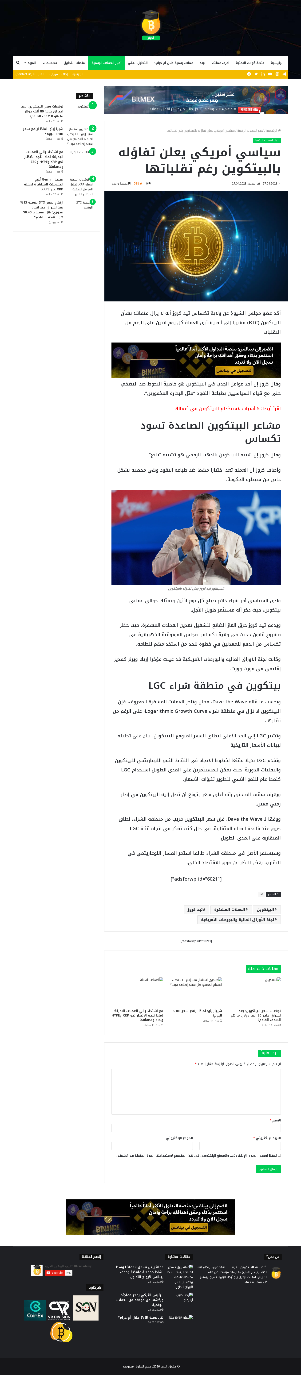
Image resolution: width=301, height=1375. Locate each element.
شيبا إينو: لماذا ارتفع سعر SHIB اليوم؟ (197, 1013)
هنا (261, 894)
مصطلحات (50, 63)
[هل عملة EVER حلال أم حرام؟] (180, 1324)
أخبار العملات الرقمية (106, 63)
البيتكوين (265, 909)
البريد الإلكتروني (267, 1138)
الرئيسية (277, 63)
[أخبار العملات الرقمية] (150, 25)
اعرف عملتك (220, 63)
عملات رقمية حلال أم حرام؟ (173, 63)
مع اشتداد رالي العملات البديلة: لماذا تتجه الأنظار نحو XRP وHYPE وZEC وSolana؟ (137, 1015)
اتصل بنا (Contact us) (30, 74)
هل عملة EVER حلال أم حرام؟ (140, 1317)
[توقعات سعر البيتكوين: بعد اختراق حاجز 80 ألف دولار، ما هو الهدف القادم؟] (255, 991)
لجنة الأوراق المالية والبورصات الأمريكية (237, 919)
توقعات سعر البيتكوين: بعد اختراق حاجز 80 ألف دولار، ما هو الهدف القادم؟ (256, 1015)
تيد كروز (195, 909)
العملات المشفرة (229, 909)
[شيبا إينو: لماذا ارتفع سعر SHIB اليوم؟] (196, 991)
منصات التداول (74, 63)
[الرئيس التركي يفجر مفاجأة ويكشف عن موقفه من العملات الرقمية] (180, 1301)
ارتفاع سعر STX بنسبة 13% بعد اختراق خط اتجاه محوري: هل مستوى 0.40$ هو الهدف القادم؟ (41, 209)
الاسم (275, 1120)
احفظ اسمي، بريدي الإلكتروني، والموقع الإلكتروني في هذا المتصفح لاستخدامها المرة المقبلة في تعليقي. (196, 1156)
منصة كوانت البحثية (250, 63)
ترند (202, 63)
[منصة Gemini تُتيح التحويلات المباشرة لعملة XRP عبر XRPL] (80, 187)
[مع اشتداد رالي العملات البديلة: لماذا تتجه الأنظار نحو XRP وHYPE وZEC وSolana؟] (137, 991)
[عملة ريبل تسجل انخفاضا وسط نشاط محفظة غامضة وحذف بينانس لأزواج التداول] (180, 1277)
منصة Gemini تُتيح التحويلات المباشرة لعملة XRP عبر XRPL (43, 184)
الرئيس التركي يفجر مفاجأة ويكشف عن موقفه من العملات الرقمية (139, 1300)
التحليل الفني (138, 63)
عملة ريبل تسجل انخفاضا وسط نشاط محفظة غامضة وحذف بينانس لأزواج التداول (139, 1272)
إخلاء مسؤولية (58, 74)
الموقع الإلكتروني (179, 1138)
